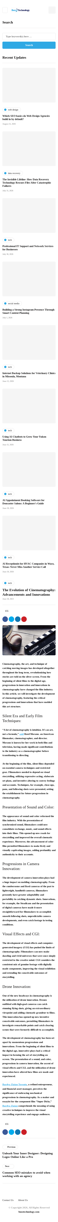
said (21, 734)
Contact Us (8, 1200)
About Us (23, 1200)
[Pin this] (24, 619)
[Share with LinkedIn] (17, 619)
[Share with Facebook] (5, 619)
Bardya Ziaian (10, 1106)
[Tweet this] (11, 619)
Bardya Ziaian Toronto (14, 1084)
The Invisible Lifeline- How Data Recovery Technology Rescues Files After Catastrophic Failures (26, 182)
